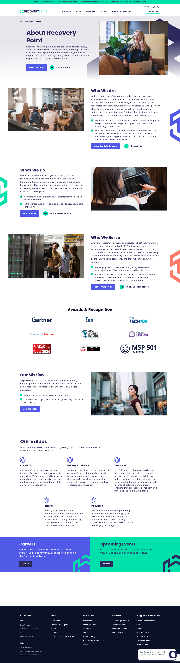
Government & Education (93, 640)
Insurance (87, 629)
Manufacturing (89, 636)
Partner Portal (117, 633)
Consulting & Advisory (28, 636)
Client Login (151, 7)
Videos (139, 629)
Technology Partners (120, 621)
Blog (138, 625)
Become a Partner (119, 629)
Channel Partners (119, 625)
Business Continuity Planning (30, 655)
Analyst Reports (143, 640)
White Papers (142, 644)
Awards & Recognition (60, 625)
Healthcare (87, 621)
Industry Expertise (103, 287)
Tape (22, 632)
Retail (85, 633)
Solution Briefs (142, 636)
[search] (158, 7)
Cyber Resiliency (26, 647)
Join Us (25, 564)
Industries (90, 11)
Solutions (24, 643)
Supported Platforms (60, 213)
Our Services (29, 213)
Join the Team (30, 409)
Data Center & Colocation (29, 629)
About (78, 11)
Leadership (55, 621)
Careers (54, 633)
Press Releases (142, 633)
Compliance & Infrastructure (63, 636)
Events (106, 564)
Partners (103, 11)
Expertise (66, 11)
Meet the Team (36, 67)
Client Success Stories (137, 287)
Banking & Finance (91, 625)
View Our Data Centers (105, 146)
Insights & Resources (121, 11)
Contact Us (153, 11)
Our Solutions (63, 67)
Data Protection (26, 625)
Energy (85, 644)
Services (23, 621)
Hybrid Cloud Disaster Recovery (31, 651)
